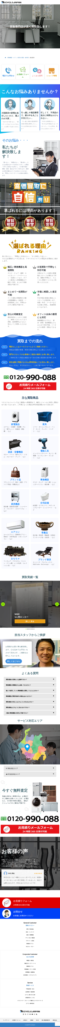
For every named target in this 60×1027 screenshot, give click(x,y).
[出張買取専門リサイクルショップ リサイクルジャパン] (11, 2)
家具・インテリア (30, 932)
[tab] (30, 679)
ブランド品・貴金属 (30, 937)
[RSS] (36, 1014)
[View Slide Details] (30, 377)
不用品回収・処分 (30, 989)
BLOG (37, 1020)
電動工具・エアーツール (30, 963)
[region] (30, 72)
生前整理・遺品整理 (30, 992)
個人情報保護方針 (46, 1020)
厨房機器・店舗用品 (30, 972)
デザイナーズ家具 (30, 940)
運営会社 (55, 1020)
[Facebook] (28, 1014)
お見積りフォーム (16, 1020)
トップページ (6, 1020)
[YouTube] (32, 1014)
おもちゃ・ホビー (30, 946)
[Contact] (34, 1014)
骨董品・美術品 (30, 960)
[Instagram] (23, 1014)
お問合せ (25, 1020)
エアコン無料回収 (30, 1003)
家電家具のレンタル (30, 997)
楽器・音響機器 (30, 935)
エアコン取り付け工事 (30, 994)
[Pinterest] (30, 1014)
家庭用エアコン (30, 943)
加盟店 (31, 1020)
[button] (8, 72)
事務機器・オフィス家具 (30, 969)
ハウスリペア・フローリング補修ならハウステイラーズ (30, 1000)
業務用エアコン (30, 966)
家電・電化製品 (30, 929)
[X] (25, 1014)
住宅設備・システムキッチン (30, 975)
